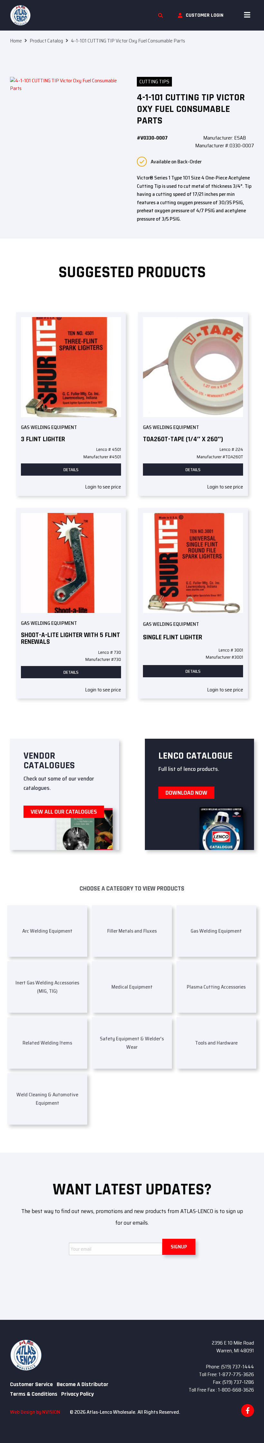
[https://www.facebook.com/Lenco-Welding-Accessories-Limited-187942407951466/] (247, 1410)
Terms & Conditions (33, 1394)
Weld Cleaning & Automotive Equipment (47, 1099)
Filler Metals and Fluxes (132, 931)
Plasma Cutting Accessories (216, 987)
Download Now (186, 792)
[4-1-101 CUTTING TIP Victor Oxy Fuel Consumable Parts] (68, 99)
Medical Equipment (132, 987)
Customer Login (204, 15)
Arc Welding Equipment (47, 931)
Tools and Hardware (216, 1043)
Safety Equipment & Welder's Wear (132, 1043)
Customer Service (31, 1384)
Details (71, 469)
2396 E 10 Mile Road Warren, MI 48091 (233, 1347)
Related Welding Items (47, 1043)
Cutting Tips (154, 82)
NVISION (51, 1412)
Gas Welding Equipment (49, 427)
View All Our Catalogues (64, 811)
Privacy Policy (77, 1394)
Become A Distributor (82, 1384)
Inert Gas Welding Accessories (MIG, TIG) (47, 987)
